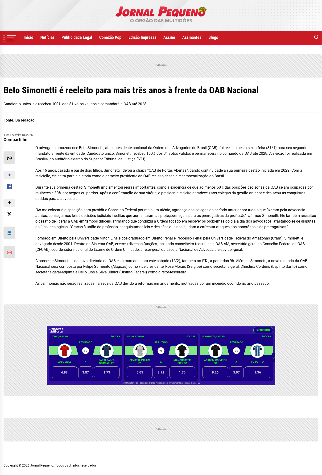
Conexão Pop (110, 37)
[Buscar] (316, 37)
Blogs (213, 37)
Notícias (47, 37)
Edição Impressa (142, 37)
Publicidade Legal (77, 37)
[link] (161, 15)
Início (28, 37)
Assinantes (191, 37)
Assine (169, 37)
